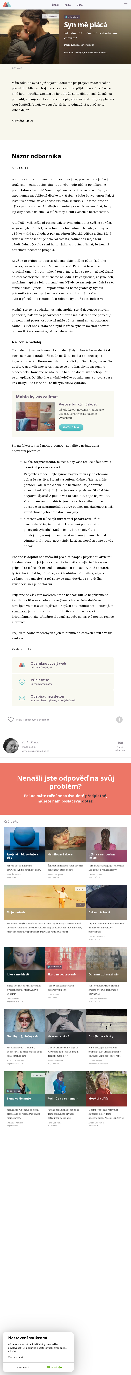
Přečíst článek (71, 427)
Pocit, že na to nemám (63, 1098)
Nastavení (23, 1367)
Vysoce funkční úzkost (78, 404)
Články (55, 4)
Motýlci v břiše (98, 1098)
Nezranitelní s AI (59, 1036)
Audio (68, 4)
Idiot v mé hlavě (18, 974)
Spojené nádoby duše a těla (22, 856)
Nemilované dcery (60, 854)
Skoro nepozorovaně (62, 974)
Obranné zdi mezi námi (104, 974)
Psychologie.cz (7, 5)
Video (80, 4)
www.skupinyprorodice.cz (35, 751)
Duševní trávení (99, 912)
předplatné (95, 795)
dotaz (87, 801)
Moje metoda (16, 912)
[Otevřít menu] (125, 4)
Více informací (15, 1357)
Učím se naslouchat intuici (102, 856)
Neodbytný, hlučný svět (23, 1036)
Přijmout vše (54, 1367)
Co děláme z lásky (101, 1036)
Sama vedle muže (19, 1098)
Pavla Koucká (31, 742)
